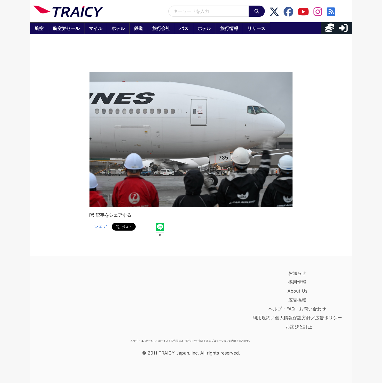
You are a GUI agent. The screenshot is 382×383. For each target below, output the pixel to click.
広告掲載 (297, 300)
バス (184, 28)
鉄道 (138, 28)
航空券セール (66, 28)
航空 (39, 28)
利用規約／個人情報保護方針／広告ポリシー (297, 317)
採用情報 (297, 282)
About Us (297, 291)
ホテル (118, 28)
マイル (95, 28)
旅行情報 (229, 28)
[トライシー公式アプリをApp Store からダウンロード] (66, 302)
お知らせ (297, 273)
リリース (256, 28)
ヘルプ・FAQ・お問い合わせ (297, 309)
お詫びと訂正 (299, 326)
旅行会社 (161, 28)
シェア (100, 226)
